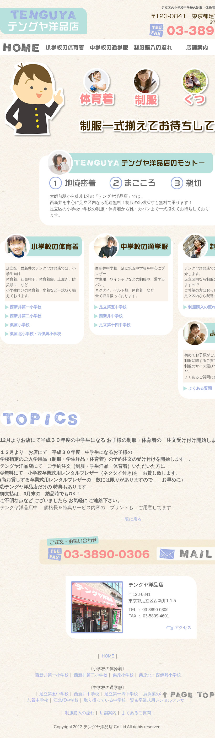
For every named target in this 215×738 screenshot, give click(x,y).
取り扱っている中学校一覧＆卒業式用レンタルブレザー (136, 700)
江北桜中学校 (66, 700)
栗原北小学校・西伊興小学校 (35, 333)
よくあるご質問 (136, 712)
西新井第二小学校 (25, 316)
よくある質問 (200, 388)
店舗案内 (108, 712)
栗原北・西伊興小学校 (160, 675)
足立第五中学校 (113, 307)
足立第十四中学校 (115, 324)
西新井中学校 (111, 316)
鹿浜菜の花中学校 (160, 694)
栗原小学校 (20, 324)
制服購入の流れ (79, 712)
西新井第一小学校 (25, 307)
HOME (108, 656)
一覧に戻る (131, 519)
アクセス (183, 627)
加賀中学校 (37, 700)
